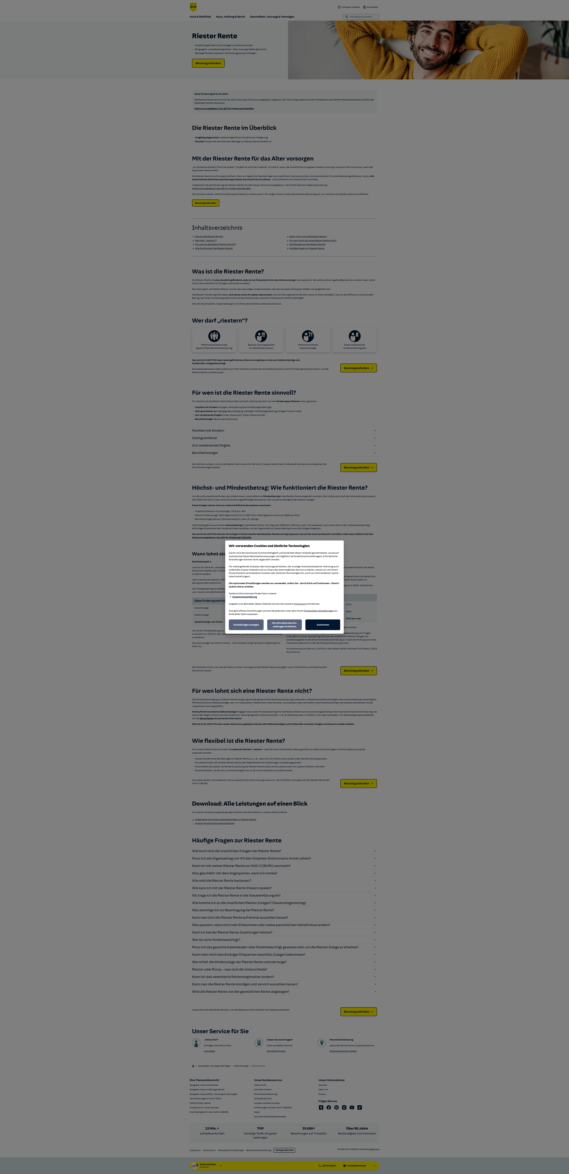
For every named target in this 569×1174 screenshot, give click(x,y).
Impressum (300, 604)
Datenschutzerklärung (244, 597)
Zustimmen (323, 624)
